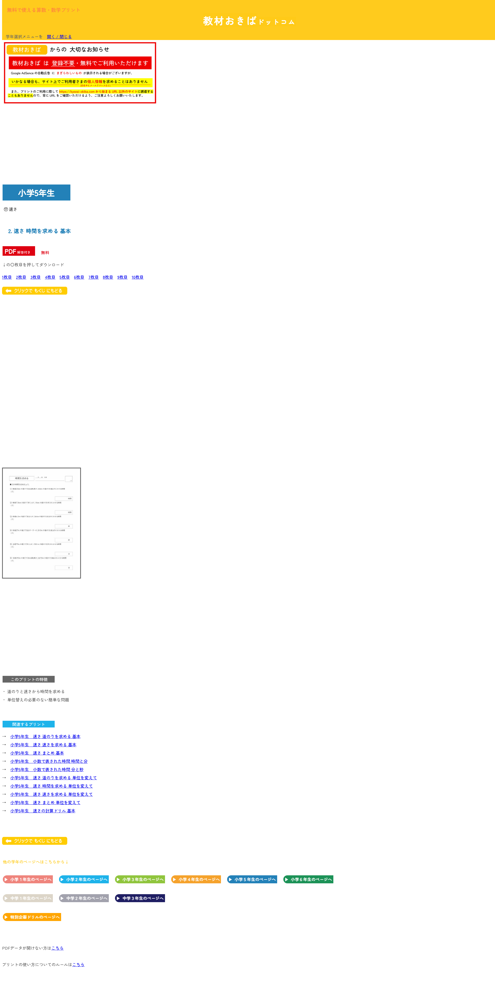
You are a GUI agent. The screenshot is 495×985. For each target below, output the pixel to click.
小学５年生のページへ (255, 879)
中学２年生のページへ (87, 898)
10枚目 (138, 277)
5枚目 (65, 277)
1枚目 (7, 277)
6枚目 (79, 277)
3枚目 (35, 277)
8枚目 (108, 277)
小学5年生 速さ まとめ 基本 (37, 753)
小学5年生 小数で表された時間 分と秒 (47, 769)
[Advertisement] (451, 120)
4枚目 (50, 277)
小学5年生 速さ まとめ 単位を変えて (45, 802)
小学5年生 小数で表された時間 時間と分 (49, 761)
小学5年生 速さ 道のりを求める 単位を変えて (53, 777)
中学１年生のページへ (31, 898)
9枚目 (122, 277)
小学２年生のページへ (87, 879)
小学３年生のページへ (143, 879)
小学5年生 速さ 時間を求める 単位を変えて (51, 786)
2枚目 (21, 277)
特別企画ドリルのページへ (35, 917)
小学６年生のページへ (311, 879)
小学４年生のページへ (199, 879)
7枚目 (93, 277)
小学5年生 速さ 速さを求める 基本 (43, 744)
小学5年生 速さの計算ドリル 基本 (42, 810)
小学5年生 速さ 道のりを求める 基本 (45, 736)
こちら (57, 948)
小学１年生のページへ (31, 879)
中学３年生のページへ (143, 898)
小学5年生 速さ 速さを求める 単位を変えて (51, 794)
